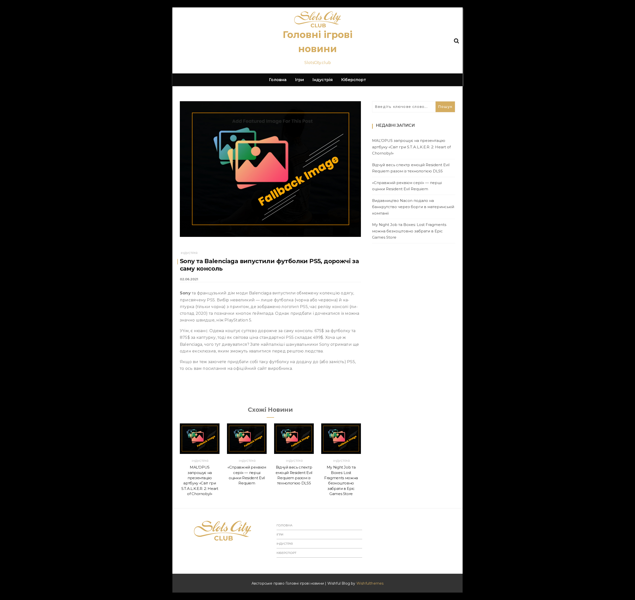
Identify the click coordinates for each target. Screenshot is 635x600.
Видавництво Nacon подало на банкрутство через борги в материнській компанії (413, 207)
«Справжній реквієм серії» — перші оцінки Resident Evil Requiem (407, 185)
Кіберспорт (353, 79)
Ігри (299, 79)
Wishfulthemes (370, 583)
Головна (277, 79)
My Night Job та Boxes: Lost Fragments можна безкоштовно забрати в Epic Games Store (409, 231)
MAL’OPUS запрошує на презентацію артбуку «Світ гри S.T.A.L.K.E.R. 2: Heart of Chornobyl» (411, 147)
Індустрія (322, 79)
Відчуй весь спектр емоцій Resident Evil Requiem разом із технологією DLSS (410, 168)
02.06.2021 (189, 279)
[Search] (456, 40)
